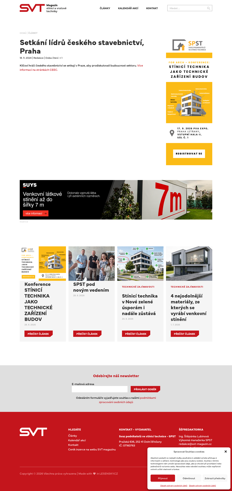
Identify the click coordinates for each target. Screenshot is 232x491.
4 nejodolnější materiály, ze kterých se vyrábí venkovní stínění (188, 307)
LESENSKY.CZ (109, 473)
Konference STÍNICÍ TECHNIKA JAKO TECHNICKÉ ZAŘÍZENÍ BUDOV (38, 301)
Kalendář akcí (128, 8)
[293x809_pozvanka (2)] (189, 101)
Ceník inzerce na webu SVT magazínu (92, 449)
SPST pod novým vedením (91, 286)
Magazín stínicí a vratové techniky (33, 432)
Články (105, 8)
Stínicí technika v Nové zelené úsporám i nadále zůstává (140, 304)
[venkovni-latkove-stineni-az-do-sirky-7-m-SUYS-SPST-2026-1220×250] (116, 200)
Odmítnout (189, 478)
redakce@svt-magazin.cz (195, 444)
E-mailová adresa (83, 384)
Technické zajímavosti (138, 287)
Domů (23, 32)
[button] (225, 451)
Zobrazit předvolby (215, 478)
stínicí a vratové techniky (56, 7)
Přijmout (163, 478)
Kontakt (152, 8)
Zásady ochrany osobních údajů (173, 485)
